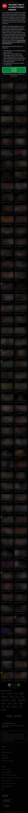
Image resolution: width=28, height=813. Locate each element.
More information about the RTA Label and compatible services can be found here (13, 42)
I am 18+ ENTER (14, 70)
